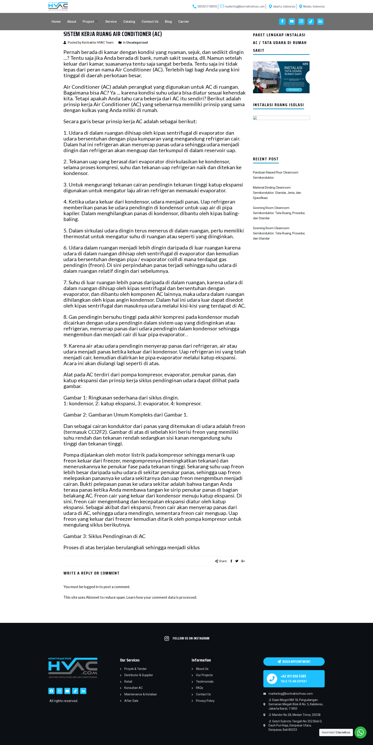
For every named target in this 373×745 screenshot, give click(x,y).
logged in (91, 586)
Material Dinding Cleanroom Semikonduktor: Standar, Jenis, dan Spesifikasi (277, 193)
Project (88, 22)
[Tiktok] (75, 691)
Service (111, 22)
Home (56, 22)
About (71, 22)
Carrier (183, 22)
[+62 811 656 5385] (272, 679)
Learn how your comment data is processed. (161, 597)
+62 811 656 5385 (293, 676)
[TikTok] (311, 21)
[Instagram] (301, 21)
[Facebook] (282, 21)
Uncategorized (137, 42)
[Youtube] (292, 21)
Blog (168, 22)
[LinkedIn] (320, 21)
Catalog (129, 22)
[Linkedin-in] (83, 691)
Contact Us (150, 22)
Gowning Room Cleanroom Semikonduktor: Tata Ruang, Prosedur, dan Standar (279, 213)
